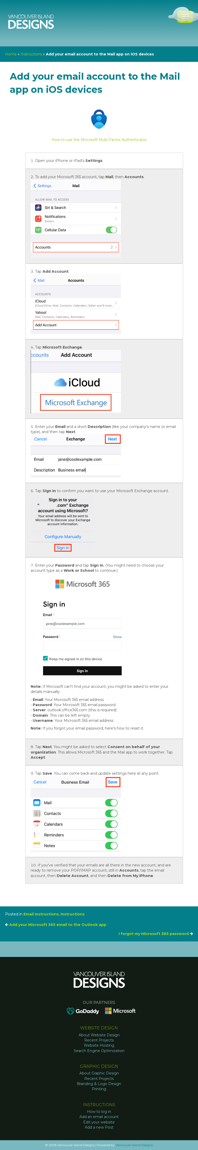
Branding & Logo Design (99, 1083)
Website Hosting (99, 1045)
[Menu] (185, 17)
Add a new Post (99, 1127)
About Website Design (99, 1035)
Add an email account (99, 1116)
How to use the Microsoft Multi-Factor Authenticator (99, 139)
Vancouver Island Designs (134, 1145)
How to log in (99, 1111)
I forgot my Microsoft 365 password (154, 933)
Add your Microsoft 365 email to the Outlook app (57, 924)
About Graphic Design (99, 1073)
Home (11, 54)
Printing (99, 1089)
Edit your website (99, 1122)
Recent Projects (99, 1040)
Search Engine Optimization (99, 1050)
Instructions (31, 54)
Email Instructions (41, 914)
